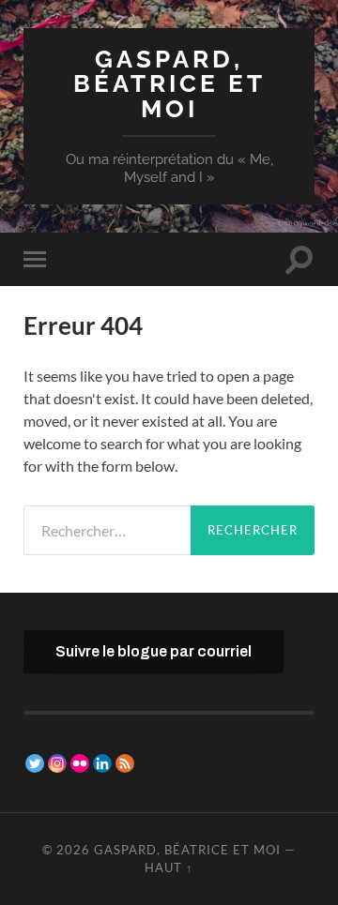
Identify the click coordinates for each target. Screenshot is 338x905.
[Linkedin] (102, 763)
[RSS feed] (124, 763)
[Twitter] (34, 763)
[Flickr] (79, 763)
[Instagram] (57, 763)
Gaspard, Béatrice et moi (169, 83)
